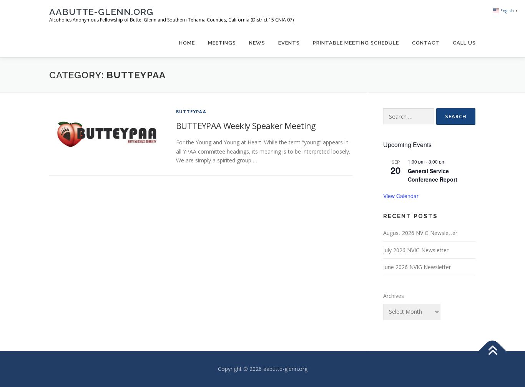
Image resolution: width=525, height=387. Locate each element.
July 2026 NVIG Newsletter (416, 250)
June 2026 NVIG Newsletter (417, 267)
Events (289, 43)
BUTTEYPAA (191, 111)
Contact (426, 43)
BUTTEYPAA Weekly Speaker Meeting (246, 125)
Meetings (222, 43)
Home (187, 43)
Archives (393, 295)
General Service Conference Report (432, 175)
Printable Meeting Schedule (356, 43)
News (257, 43)
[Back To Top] (492, 351)
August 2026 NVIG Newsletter (420, 233)
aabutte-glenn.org (101, 12)
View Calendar (401, 196)
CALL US (464, 43)
